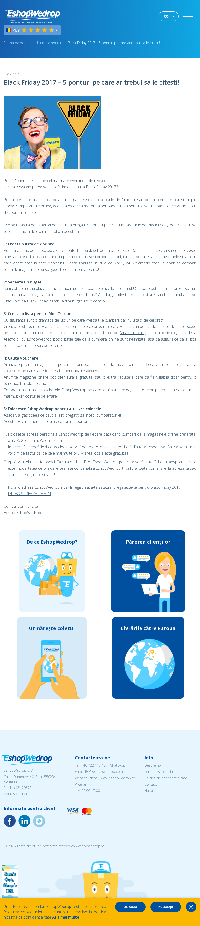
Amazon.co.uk (132, 332)
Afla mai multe (65, 917)
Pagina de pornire (17, 42)
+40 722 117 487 (94, 765)
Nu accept (165, 907)
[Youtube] (39, 821)
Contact (150, 784)
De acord (130, 907)
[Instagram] (24, 821)
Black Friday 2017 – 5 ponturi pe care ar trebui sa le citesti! (114, 42)
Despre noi (153, 765)
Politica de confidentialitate (165, 778)
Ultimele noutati (49, 42)
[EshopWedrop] (32, 16)
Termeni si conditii (158, 771)
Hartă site (152, 790)
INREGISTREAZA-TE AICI (29, 493)
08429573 (23, 787)
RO (166, 16)
